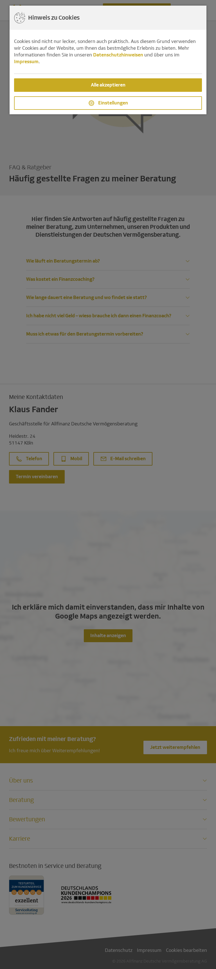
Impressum (26, 61)
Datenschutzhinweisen (118, 55)
